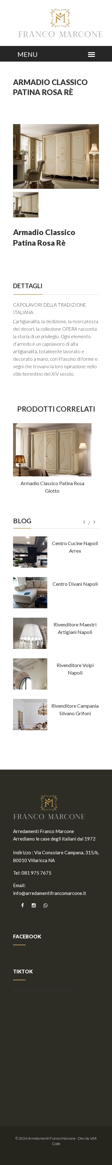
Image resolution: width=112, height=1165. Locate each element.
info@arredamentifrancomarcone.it (49, 893)
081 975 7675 (36, 873)
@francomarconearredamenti (43, 990)
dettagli (27, 285)
